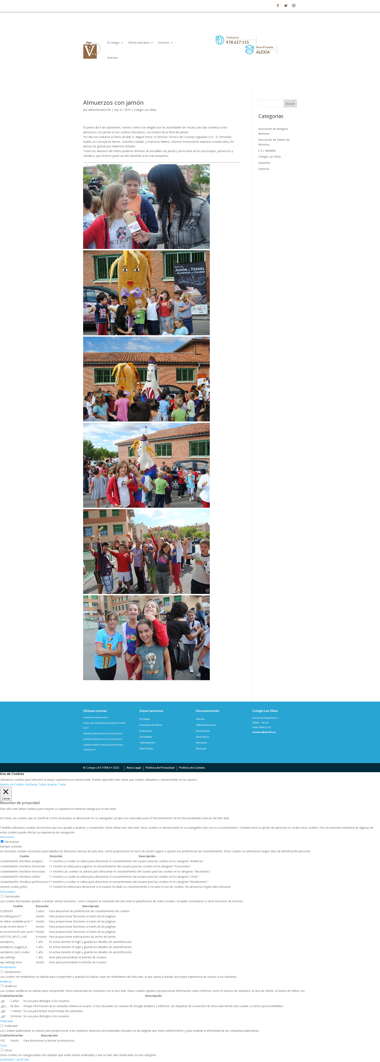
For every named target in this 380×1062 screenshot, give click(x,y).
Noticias (112, 57)
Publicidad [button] (6, 1021)
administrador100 (99, 110)
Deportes (264, 163)
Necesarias (12, 842)
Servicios (163, 42)
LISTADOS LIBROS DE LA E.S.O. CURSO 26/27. (103, 739)
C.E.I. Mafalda (267, 150)
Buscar (290, 103)
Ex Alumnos (146, 730)
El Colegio (145, 718)
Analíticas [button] (6, 981)
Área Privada (146, 748)
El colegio (113, 42)
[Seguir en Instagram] (294, 5)
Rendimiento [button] (8, 967)
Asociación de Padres (151, 724)
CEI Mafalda (146, 736)
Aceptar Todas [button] (56, 784)
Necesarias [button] (7, 837)
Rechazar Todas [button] (36, 784)
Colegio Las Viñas (145, 110)
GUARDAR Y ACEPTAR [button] (14, 1059)
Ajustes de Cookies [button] (12, 784)
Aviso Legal (133, 767)
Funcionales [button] (7, 891)
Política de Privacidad (160, 767)
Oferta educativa (138, 42)
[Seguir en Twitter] (286, 5)
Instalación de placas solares (95, 717)
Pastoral (263, 169)
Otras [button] (3, 1045)
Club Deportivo (147, 742)
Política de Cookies (192, 767)
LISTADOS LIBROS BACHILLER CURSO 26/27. (103, 733)
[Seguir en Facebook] (278, 5)
